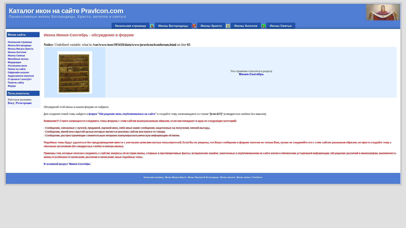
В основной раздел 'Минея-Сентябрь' (67, 164)
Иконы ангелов (227, 177)
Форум (12, 86)
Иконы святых (244, 177)
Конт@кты (257, 177)
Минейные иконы (18, 59)
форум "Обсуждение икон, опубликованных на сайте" (122, 114)
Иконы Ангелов (245, 25)
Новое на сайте (17, 69)
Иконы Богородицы (173, 25)
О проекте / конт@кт (20, 79)
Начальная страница (130, 25)
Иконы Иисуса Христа (20, 49)
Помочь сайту (16, 82)
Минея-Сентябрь (251, 74)
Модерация (14, 62)
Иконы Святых (281, 25)
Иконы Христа (211, 25)
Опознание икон (17, 65)
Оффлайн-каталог (18, 72)
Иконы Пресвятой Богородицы (203, 177)
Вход (11, 102)
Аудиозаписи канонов (21, 76)
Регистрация (24, 102)
